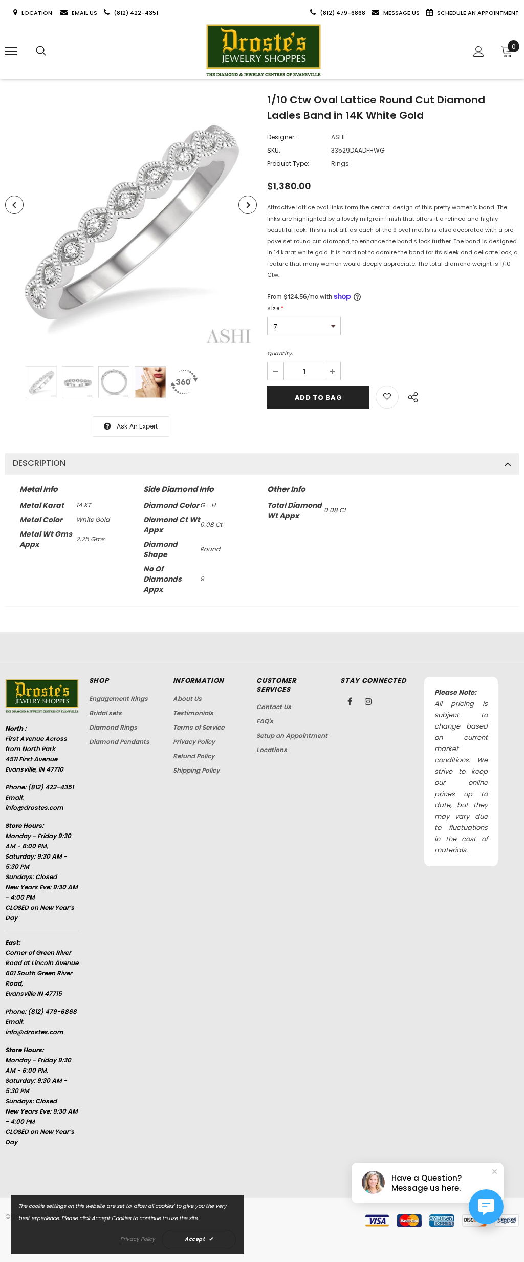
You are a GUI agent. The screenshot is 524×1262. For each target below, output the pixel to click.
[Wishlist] (387, 397)
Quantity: (280, 353)
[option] (131, 223)
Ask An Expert (137, 426)
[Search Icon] (41, 51)
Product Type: (288, 163)
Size (275, 308)
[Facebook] (349, 701)
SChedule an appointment (478, 13)
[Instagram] (368, 701)
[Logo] (263, 51)
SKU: (273, 150)
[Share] (410, 396)
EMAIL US (84, 13)
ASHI (338, 137)
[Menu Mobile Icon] (11, 51)
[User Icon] (478, 51)
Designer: (281, 137)
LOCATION (37, 13)
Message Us (402, 13)
